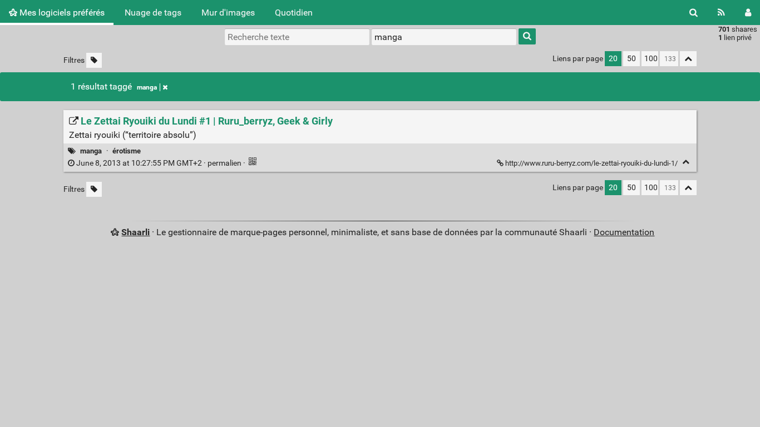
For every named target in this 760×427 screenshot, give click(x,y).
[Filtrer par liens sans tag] (94, 60)
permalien (159, 163)
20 (613, 58)
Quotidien (294, 12)
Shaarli (135, 232)
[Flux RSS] (721, 12)
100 (651, 58)
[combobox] (444, 36)
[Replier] (685, 162)
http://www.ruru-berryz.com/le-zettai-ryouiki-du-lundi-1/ (591, 163)
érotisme (126, 151)
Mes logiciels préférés (61, 12)
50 (631, 58)
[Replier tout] (688, 58)
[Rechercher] (693, 12)
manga (147, 87)
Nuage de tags (153, 12)
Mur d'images (228, 12)
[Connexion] (748, 12)
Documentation (624, 232)
